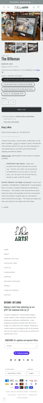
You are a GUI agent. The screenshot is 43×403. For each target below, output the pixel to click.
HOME (6, 249)
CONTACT (7, 295)
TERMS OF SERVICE (11, 290)
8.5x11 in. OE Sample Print (13, 94)
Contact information (22, 397)
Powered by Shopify (22, 391)
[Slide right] (41, 48)
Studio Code (6, 156)
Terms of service (22, 394)
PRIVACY (7, 286)
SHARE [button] (6, 207)
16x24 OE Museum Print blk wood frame (18, 89)
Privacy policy (12, 394)
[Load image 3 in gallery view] (33, 47)
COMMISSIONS (9, 272)
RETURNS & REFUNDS (12, 281)
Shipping (4, 66)
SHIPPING (7, 277)
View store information (11, 122)
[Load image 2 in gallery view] (21, 47)
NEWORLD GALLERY (11, 258)
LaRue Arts (13, 391)
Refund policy (33, 391)
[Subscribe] (36, 346)
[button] (4, 7)
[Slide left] (2, 48)
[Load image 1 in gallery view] (10, 47)
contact (15, 143)
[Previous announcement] (4, 2)
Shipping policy (33, 394)
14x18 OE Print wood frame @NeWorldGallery (20, 79)
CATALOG (7, 267)
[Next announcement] (39, 2)
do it (26, 310)
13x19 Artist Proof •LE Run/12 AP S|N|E (18, 84)
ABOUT (6, 254)
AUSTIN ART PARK (10, 263)
